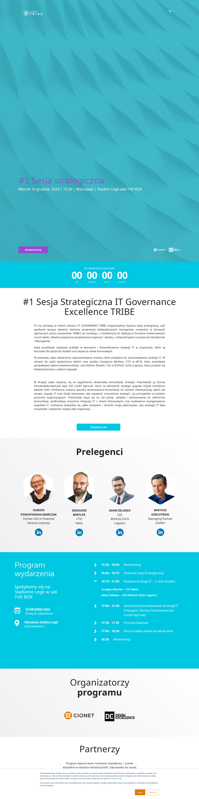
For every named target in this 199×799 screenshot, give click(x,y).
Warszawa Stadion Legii (41, 622)
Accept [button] (140, 792)
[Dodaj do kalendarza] (17, 610)
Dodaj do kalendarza (39, 613)
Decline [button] (152, 792)
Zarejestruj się (33, 249)
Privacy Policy (116, 778)
